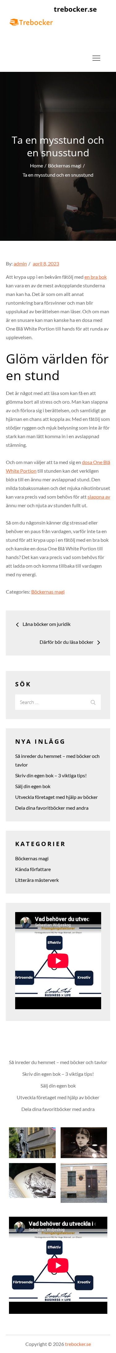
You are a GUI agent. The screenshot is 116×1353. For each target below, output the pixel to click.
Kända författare (33, 869)
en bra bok (95, 277)
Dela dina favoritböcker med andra (51, 808)
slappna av (99, 497)
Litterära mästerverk (37, 880)
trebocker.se (75, 9)
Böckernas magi (48, 591)
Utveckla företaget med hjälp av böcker (56, 797)
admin (20, 263)
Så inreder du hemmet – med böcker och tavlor (58, 1062)
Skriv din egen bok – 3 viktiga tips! (51, 775)
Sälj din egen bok (32, 786)
